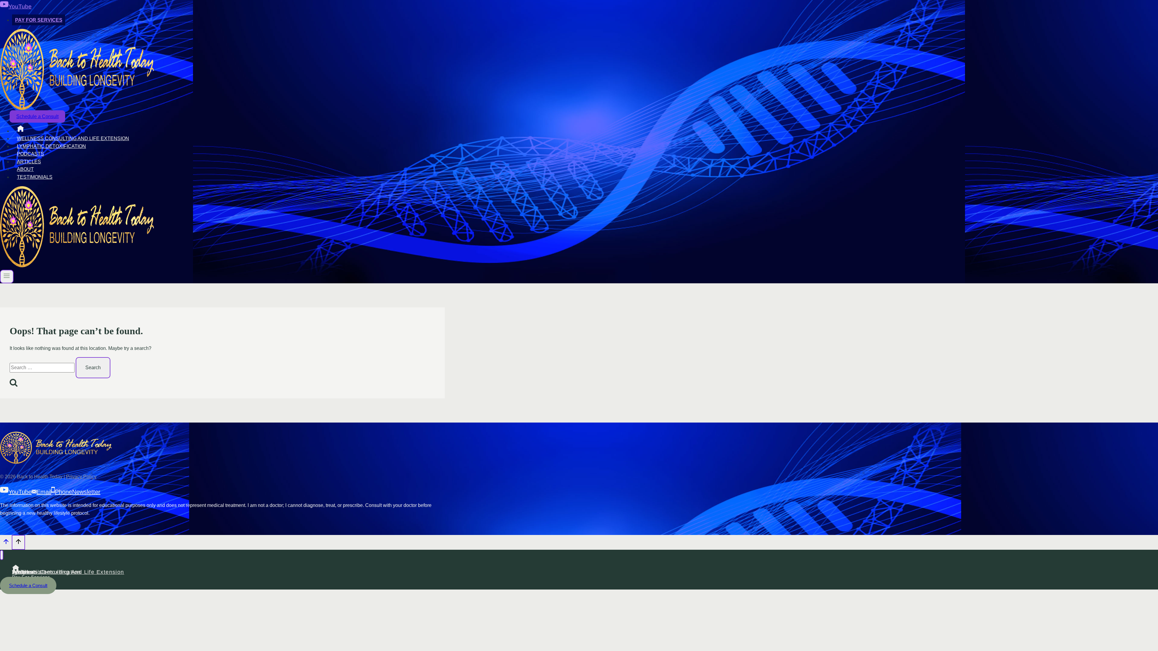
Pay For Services (38, 20)
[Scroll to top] (6, 543)
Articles (29, 161)
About (25, 169)
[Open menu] (7, 276)
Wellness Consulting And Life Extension (73, 138)
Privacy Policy (81, 476)
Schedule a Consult (37, 116)
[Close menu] (1, 555)
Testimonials (34, 177)
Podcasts (30, 153)
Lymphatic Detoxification (51, 146)
